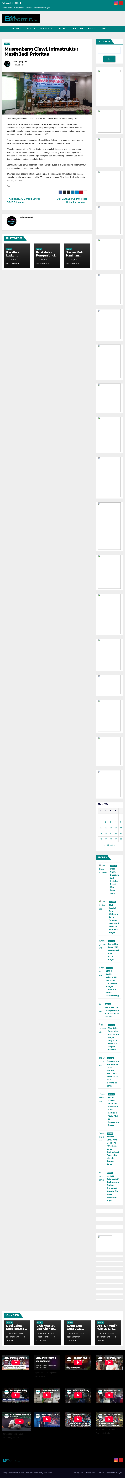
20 (111, 833)
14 (116, 828)
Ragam (91, 29)
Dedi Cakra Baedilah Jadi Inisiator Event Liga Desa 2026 (114, 881)
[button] (117, 29)
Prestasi (78, 29)
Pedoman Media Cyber (42, 8)
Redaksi (29, 8)
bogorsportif (21, 62)
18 (101, 833)
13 (111, 828)
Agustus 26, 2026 (16, 1333)
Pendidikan (46, 29)
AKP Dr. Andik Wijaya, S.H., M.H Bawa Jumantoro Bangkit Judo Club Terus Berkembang (112, 983)
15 (121, 828)
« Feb (106, 845)
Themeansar (47, 1473)
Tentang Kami (7, 8)
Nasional (17, 29)
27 (111, 839)
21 (116, 833)
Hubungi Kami (19, 8)
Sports (105, 29)
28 (116, 839)
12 (106, 828)
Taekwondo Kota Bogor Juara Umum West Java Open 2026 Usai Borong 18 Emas (113, 1073)
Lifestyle (62, 29)
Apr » (112, 845)
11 (101, 828)
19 (106, 833)
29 (121, 839)
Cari (109, 59)
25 (101, 839)
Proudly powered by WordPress (13, 1473)
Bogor (31, 29)
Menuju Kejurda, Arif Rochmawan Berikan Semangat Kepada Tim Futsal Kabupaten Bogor (113, 1188)
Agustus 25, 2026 (46, 1333)
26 (106, 839)
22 (121, 833)
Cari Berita (104, 41)
